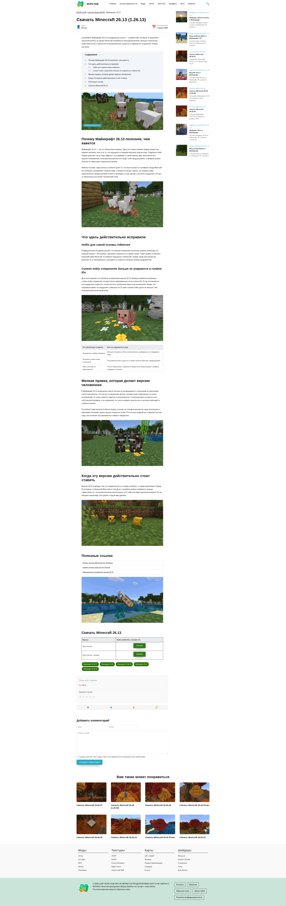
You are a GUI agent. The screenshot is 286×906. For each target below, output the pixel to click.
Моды (143, 4)
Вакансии (193, 885)
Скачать (139, 645)
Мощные (181, 856)
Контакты (180, 885)
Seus (180, 867)
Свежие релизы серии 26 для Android (96, 567)
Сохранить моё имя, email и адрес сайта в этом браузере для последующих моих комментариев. (112, 757)
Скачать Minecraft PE (128, 4)
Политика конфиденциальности (189, 897)
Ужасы (81, 867)
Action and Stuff (117, 870)
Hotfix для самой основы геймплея (106, 67)
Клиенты (191, 4)
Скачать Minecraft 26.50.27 (196, 55)
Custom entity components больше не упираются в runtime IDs (116, 71)
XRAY (113, 856)
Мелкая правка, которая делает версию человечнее (109, 74)
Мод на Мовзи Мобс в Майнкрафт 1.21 (198, 37)
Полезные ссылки (95, 82)
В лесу (147, 870)
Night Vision (116, 867)
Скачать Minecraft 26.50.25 (89, 837)
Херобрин (82, 870)
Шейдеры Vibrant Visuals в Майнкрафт (199, 19)
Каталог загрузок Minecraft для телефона (98, 563)
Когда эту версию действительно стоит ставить (107, 78)
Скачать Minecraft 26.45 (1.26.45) (198, 92)
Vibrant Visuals (184, 859)
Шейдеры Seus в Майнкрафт (196, 131)
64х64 (113, 859)
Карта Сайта (200, 891)
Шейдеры (173, 4)
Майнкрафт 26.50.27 (90, 664)
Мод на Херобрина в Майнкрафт (197, 150)
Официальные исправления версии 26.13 (98, 572)
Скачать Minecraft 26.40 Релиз (160, 837)
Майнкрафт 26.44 (141, 664)
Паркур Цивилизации (153, 863)
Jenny (80, 856)
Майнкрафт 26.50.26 (124, 664)
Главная (112, 4)
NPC (80, 863)
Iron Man (81, 859)
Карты (151, 4)
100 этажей (149, 856)
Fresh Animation (117, 863)
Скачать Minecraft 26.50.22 (193, 837)
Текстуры (162, 4)
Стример (148, 867)
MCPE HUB (92, 4)
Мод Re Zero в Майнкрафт (195, 74)
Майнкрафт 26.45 (107, 664)
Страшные (182, 863)
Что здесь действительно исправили (103, 64)
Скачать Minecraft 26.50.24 (124, 837)
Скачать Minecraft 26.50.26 (196, 110)
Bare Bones (182, 870)
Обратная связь (182, 891)
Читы (182, 4)
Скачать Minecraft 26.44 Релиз (194, 805)
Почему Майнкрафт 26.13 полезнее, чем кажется (108, 60)
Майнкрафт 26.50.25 (90, 669)
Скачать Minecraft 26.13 (98, 86)
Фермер (148, 859)
